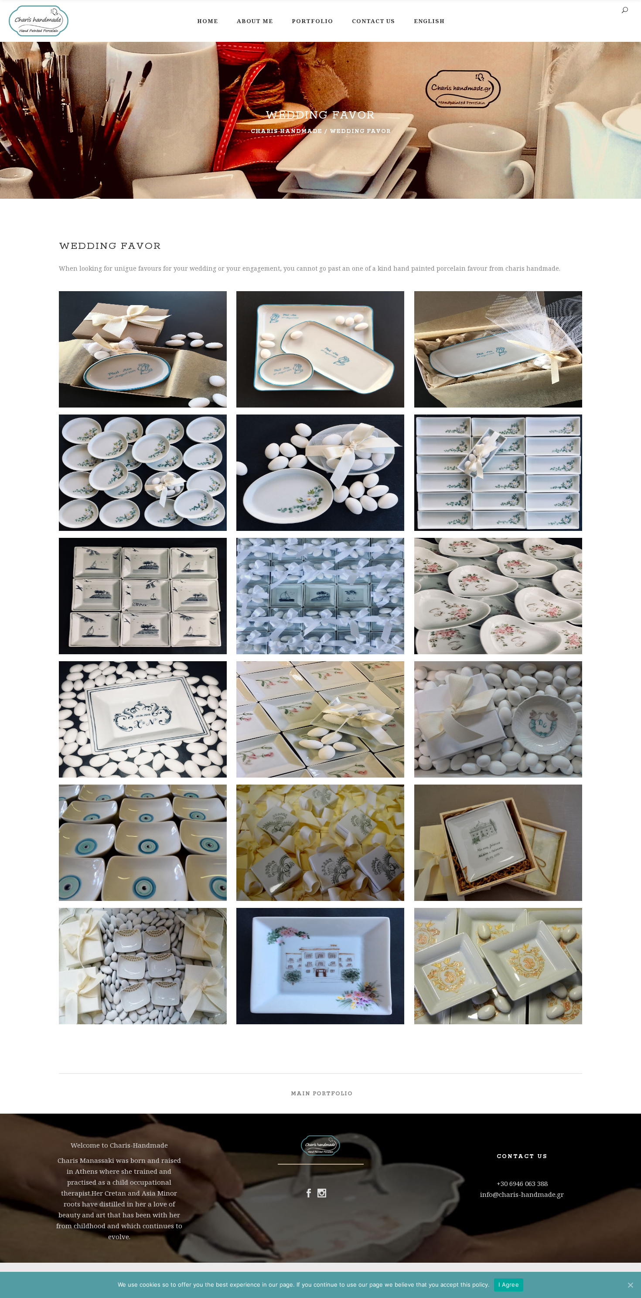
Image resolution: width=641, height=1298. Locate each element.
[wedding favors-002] (498, 974)
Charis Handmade (286, 131)
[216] (143, 851)
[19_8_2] (143, 604)
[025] (498, 728)
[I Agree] (630, 1285)
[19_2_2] (320, 358)
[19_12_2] (320, 728)
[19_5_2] (143, 481)
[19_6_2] (320, 481)
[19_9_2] (320, 604)
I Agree (508, 1284)
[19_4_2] (498, 358)
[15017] (498, 851)
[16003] (143, 974)
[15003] (320, 851)
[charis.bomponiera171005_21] (320, 974)
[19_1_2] (143, 358)
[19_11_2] (143, 728)
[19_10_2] (498, 604)
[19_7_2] (498, 481)
